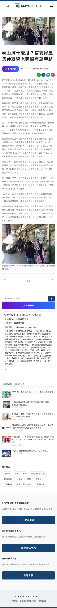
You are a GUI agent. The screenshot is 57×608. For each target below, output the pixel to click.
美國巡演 (41, 484)
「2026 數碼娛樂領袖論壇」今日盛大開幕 (30, 450)
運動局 (39, 479)
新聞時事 (46, 68)
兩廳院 (20, 479)
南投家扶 (8, 479)
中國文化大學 (20, 473)
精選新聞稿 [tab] (7, 384)
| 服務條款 (23, 601)
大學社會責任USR (24, 484)
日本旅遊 (8, 484)
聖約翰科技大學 (38, 473)
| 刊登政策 (15, 601)
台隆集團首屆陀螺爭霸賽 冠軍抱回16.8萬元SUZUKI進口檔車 (31, 403)
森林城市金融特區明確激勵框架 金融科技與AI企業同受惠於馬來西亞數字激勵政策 (33, 426)
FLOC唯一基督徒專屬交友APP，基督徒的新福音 (32, 391)
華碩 (29, 479)
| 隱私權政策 (32, 601)
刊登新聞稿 (28, 520)
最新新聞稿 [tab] (19, 384)
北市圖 (7, 473)
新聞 (37, 68)
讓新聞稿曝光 (28, 547)
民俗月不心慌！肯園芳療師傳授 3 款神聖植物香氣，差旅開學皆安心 (32, 415)
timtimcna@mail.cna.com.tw (25, 327)
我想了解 (28, 575)
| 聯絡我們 (42, 601)
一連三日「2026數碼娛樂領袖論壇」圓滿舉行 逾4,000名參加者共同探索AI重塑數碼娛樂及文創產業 (33, 439)
